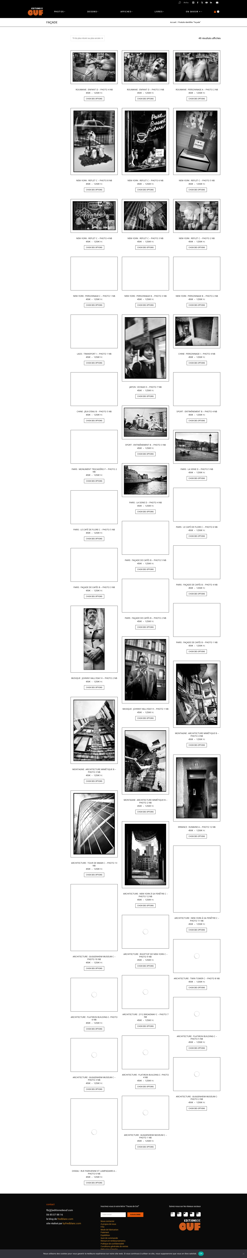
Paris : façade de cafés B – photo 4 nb (197, 584)
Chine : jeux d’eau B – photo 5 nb (94, 411)
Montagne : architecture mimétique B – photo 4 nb (197, 734)
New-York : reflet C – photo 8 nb (94, 180)
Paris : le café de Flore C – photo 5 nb (94, 529)
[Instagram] (173, 1214)
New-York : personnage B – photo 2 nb (197, 296)
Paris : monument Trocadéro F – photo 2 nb (94, 470)
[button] (42, 2)
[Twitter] (186, 1214)
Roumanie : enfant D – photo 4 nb (94, 89)
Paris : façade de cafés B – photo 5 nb (145, 560)
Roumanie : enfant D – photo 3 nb (145, 89)
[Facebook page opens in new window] (198, 2)
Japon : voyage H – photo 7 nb (145, 387)
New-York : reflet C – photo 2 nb (197, 238)
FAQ (102, 1227)
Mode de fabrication (109, 1230)
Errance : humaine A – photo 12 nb (197, 827)
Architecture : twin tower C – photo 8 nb (197, 978)
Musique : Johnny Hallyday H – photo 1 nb (145, 709)
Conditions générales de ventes (114, 1246)
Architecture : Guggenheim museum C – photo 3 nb (94, 1078)
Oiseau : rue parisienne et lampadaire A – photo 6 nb (94, 1172)
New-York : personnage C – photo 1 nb (94, 296)
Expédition (105, 1235)
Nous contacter (107, 1221)
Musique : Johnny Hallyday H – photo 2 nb (94, 678)
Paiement (105, 1232)
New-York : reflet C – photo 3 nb (145, 238)
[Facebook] (179, 1214)
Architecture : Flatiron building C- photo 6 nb (94, 1018)
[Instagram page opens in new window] (193, 2)
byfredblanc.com (72, 1223)
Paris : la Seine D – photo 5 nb (197, 469)
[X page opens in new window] (202, 2)
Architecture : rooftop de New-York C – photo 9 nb (146, 955)
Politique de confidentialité (112, 1244)
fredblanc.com (65, 1218)
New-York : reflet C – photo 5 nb (197, 180)
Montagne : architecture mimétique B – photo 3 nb (94, 770)
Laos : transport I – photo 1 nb (94, 353)
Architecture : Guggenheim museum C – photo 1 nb (145, 1136)
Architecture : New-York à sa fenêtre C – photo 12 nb (145, 895)
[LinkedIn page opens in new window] (211, 2)
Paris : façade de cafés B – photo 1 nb (197, 642)
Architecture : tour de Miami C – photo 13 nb (94, 864)
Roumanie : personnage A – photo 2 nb (197, 89)
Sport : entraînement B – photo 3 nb (145, 444)
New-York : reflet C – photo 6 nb (145, 180)
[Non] (243, 1253)
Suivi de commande (109, 1238)
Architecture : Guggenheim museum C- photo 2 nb (197, 1097)
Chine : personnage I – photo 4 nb (196, 353)
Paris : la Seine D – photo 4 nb (145, 502)
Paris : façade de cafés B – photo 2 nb (145, 618)
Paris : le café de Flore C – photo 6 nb (197, 527)
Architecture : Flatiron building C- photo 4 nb (145, 1076)
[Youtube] (192, 1214)
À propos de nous (108, 1224)
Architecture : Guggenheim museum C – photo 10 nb (94, 957)
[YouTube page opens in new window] (206, 2)
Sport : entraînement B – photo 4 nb (197, 411)
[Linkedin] (198, 1214)
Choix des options (94, 98)
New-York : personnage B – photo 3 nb (145, 296)
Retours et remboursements (113, 1241)
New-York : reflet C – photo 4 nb (94, 238)
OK (201, 1253)
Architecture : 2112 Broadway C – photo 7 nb (145, 1015)
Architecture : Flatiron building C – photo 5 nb (197, 1037)
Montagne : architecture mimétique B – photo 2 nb (145, 801)
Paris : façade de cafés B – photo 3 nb (94, 587)
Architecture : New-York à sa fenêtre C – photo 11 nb (197, 919)
